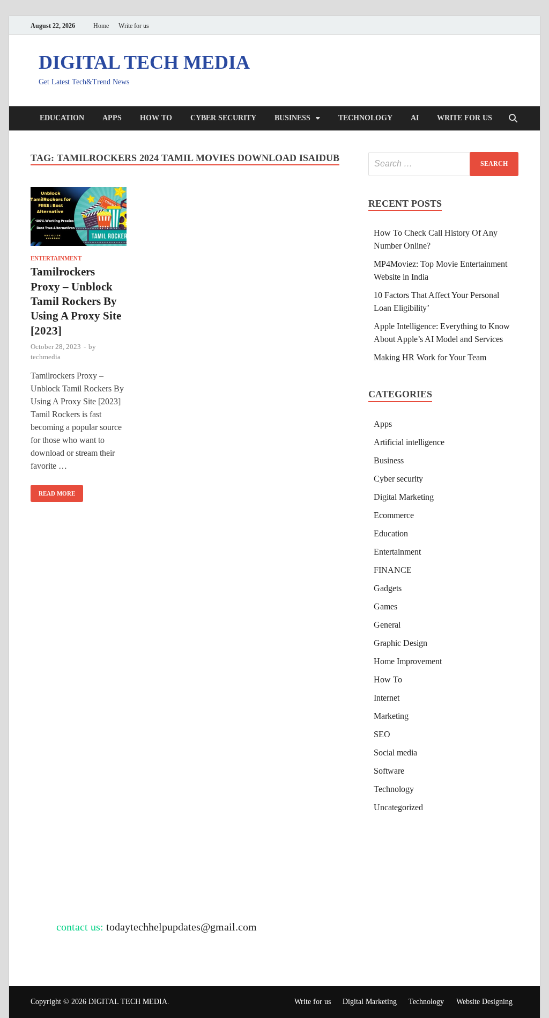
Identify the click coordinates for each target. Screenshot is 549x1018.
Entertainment (56, 258)
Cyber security (223, 118)
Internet (386, 697)
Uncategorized (398, 807)
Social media (395, 752)
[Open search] (513, 119)
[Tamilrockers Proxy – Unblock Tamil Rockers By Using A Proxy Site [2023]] (79, 218)
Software (389, 770)
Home (101, 26)
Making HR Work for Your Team (430, 357)
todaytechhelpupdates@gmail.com (181, 927)
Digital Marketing (404, 496)
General (387, 624)
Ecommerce (394, 515)
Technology (365, 118)
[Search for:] (443, 164)
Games (385, 606)
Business (292, 118)
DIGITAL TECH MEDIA (144, 62)
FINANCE (393, 570)
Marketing (391, 716)
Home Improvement (408, 661)
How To (156, 118)
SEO (382, 734)
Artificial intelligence (409, 442)
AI (415, 118)
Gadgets (388, 588)
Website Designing (484, 1002)
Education (62, 118)
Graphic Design (400, 643)
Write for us (133, 26)
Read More (53, 491)
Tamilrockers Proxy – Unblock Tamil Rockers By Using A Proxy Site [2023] (76, 301)
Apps (112, 118)
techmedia (46, 357)
